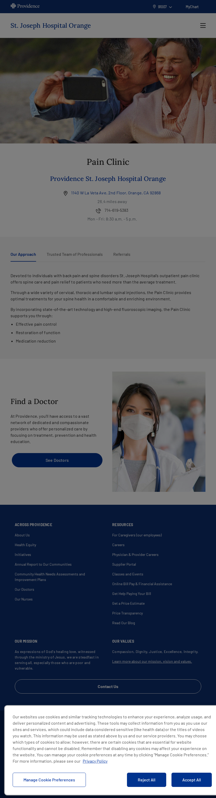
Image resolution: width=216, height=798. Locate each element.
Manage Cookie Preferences (49, 779)
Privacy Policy (95, 760)
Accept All (191, 779)
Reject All (146, 779)
